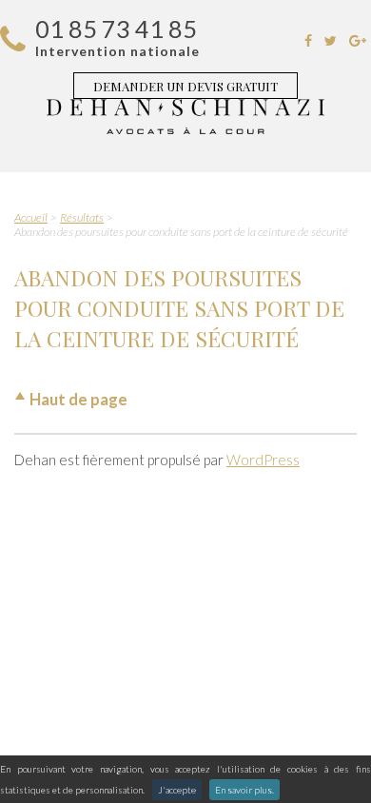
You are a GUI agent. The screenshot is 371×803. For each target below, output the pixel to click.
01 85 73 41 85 (116, 28)
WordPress (263, 459)
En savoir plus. (244, 789)
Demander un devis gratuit (185, 86)
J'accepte (177, 789)
